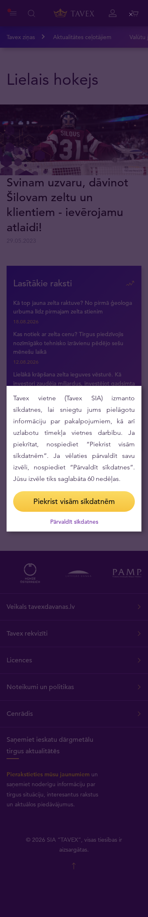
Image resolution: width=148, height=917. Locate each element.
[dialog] (74, 459)
